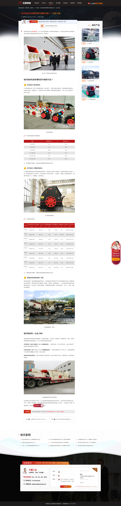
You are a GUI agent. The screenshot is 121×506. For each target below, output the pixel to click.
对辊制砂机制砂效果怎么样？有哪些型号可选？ (60, 445)
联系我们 (79, 3)
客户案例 (58, 3)
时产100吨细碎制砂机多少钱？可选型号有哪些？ (60, 439)
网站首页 (37, 3)
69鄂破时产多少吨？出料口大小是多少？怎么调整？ (44, 419)
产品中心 (44, 3)
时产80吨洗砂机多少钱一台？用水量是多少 (87, 442)
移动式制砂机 (91, 80)
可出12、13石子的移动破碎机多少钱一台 (30, 445)
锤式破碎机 (34, 31)
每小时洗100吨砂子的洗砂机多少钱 (85, 445)
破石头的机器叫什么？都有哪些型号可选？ (31, 439)
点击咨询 (37, 405)
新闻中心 (51, 3)
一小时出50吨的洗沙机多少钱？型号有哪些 (59, 442)
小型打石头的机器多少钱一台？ (29, 442)
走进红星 (72, 3)
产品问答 (65, 3)
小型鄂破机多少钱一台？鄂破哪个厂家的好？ (87, 439)
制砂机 (90, 43)
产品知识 (37, 7)
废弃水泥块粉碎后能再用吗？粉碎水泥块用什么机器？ (70, 419)
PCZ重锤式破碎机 (92, 99)
